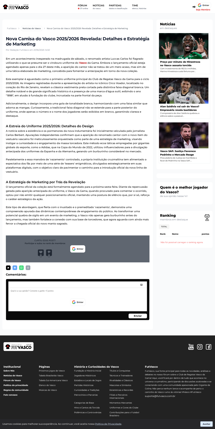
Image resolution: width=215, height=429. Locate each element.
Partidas (118, 7)
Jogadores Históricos (85, 375)
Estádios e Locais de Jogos (87, 380)
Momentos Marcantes (121, 402)
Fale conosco (10, 395)
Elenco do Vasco (47, 385)
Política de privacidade (16, 385)
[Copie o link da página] (28, 267)
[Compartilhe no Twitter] (8, 267)
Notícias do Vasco (13, 375)
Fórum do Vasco (12, 380)
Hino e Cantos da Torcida (87, 407)
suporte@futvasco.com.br (160, 396)
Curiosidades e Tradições (86, 390)
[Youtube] (191, 347)
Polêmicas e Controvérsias (87, 412)
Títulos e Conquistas (120, 370)
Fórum (83, 7)
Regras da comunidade (16, 390)
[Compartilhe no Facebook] (14, 267)
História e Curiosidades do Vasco (96, 366)
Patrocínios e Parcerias (86, 395)
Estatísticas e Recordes (121, 390)
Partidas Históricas (83, 385)
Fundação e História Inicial (87, 370)
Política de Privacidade (108, 424)
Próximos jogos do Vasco (52, 370)
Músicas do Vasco (48, 390)
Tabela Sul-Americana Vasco (53, 380)
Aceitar (206, 424)
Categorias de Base (84, 402)
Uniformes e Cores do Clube (124, 407)
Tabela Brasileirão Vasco (51, 375)
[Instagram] (200, 347)
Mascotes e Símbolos (120, 385)
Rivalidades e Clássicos (121, 380)
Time (139, 7)
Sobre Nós (9, 370)
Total (164, 226)
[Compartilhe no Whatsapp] (21, 267)
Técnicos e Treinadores (121, 375)
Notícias (98, 7)
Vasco (83, 62)
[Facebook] (208, 347)
